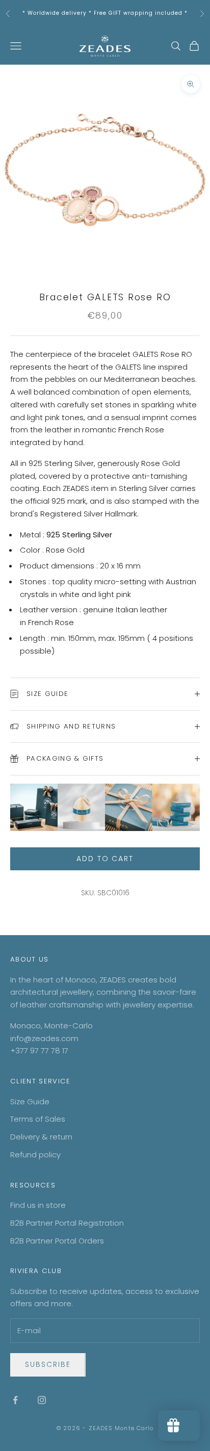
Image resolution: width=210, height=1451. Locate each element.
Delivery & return (41, 1136)
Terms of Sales (37, 1118)
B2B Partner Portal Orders (57, 1240)
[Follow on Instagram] (42, 1400)
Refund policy (35, 1154)
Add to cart (105, 858)
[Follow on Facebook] (15, 1400)
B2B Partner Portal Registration (67, 1222)
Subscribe (48, 1364)
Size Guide (29, 1101)
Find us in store (38, 1205)
